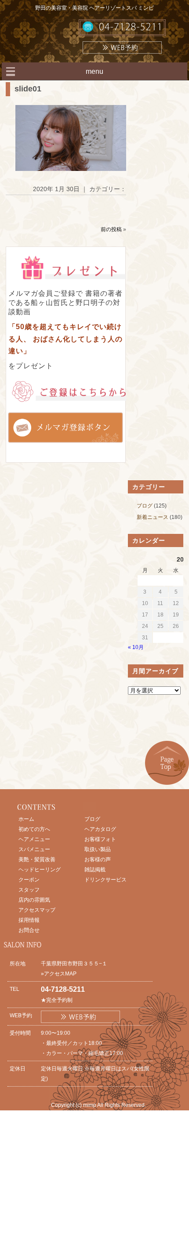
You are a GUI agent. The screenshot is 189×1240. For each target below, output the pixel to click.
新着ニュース (152, 517)
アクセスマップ (36, 910)
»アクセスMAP (58, 974)
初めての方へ (34, 829)
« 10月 (136, 647)
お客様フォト (100, 839)
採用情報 (29, 920)
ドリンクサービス (105, 880)
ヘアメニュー (34, 839)
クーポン (29, 880)
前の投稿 (111, 229)
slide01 (28, 88)
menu (94, 71)
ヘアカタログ (100, 829)
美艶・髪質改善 (36, 859)
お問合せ (29, 930)
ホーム (26, 819)
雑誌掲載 (94, 870)
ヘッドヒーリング (39, 870)
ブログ (145, 506)
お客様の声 (97, 859)
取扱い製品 (97, 849)
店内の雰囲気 (34, 900)
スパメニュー (34, 849)
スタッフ (29, 890)
